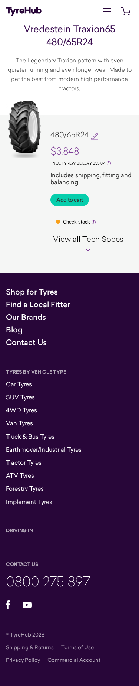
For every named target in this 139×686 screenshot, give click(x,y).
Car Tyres (19, 384)
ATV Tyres (20, 475)
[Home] (24, 11)
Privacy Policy (23, 659)
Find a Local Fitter (38, 304)
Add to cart (69, 200)
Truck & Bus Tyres (30, 436)
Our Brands (26, 317)
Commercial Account (73, 659)
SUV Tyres (20, 397)
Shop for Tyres (32, 292)
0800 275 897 (48, 581)
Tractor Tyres (24, 462)
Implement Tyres (29, 502)
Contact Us (26, 342)
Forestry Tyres (25, 488)
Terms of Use (77, 647)
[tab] (88, 244)
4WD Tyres (21, 410)
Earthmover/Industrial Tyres (44, 449)
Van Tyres (19, 423)
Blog (14, 330)
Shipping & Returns (30, 647)
